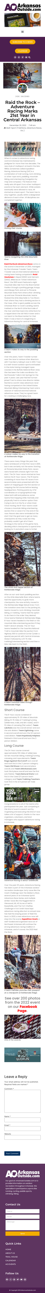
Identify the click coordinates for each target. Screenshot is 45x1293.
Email (7, 1125)
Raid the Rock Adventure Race (18, 264)
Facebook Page (27, 1008)
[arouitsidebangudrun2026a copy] (22, 1061)
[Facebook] (15, 57)
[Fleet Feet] (22, 155)
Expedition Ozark (30, 919)
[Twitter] (22, 57)
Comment (9, 1089)
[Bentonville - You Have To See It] (22, 801)
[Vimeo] (25, 1279)
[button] (22, 31)
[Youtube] (26, 57)
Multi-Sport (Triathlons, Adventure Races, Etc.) (24, 129)
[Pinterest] (19, 57)
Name (7, 1116)
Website (7, 1134)
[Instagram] (10, 1279)
